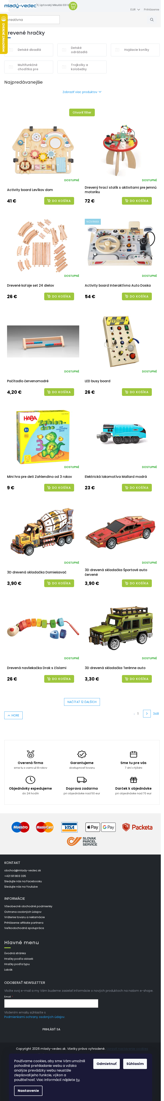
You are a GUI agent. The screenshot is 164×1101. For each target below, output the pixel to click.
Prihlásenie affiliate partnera (23, 923)
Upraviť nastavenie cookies (127, 1049)
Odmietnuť (107, 1063)
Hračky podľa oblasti (18, 959)
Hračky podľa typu (17, 964)
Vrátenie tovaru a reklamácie (24, 917)
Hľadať (153, 19)
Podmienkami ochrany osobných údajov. (34, 1017)
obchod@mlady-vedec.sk (22, 870)
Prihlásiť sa (51, 1029)
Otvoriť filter (82, 112)
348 (156, 714)
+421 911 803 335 (15, 876)
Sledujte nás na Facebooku (23, 881)
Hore (15, 715)
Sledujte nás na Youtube (21, 886)
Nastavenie (28, 1090)
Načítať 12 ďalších (82, 702)
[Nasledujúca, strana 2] (147, 713)
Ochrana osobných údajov (22, 912)
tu (77, 1079)
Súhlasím (135, 1063)
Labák (8, 969)
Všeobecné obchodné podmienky (28, 906)
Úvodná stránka (15, 953)
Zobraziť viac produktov (80, 92)
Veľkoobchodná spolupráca (24, 928)
